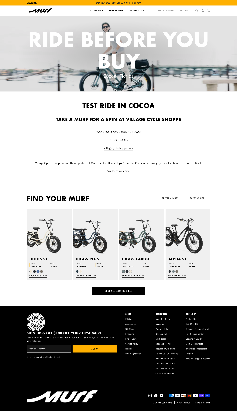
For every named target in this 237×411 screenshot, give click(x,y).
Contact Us (191, 319)
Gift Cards (129, 329)
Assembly (160, 324)
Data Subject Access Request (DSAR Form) (166, 346)
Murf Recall (161, 339)
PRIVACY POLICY (183, 402)
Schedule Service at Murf (197, 329)
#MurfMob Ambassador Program (196, 351)
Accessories (130, 324)
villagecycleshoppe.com (118, 148)
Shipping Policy (163, 334)
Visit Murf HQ (192, 324)
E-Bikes (128, 319)
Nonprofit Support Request (198, 358)
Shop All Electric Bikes (118, 290)
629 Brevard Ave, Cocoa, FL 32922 (118, 131)
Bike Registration (133, 354)
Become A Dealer (194, 339)
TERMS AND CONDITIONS (162, 402)
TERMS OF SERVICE (202, 402)
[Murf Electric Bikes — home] (40, 10)
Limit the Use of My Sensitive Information (165, 366)
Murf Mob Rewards (194, 344)
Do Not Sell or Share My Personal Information (167, 356)
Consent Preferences (165, 373)
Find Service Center (195, 334)
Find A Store (131, 339)
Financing (129, 334)
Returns (128, 349)
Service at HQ (131, 344)
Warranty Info (162, 329)
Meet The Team (163, 319)
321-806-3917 (118, 140)
